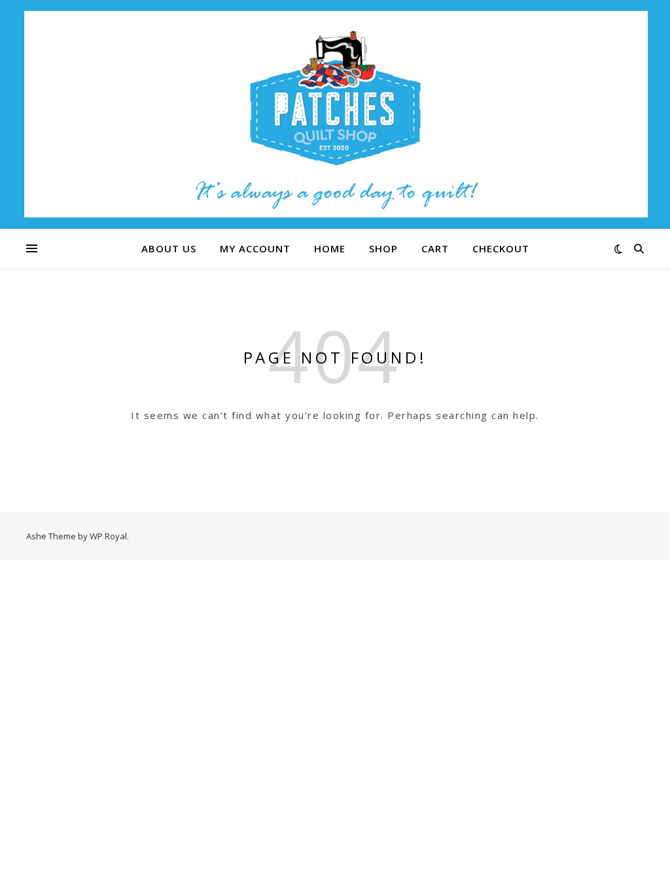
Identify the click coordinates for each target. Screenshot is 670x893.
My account (255, 248)
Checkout (500, 248)
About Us (168, 248)
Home (329, 248)
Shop (383, 248)
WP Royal (108, 536)
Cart (435, 248)
